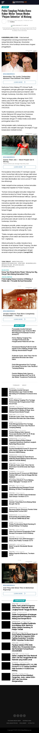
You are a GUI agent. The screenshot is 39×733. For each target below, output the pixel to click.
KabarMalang (31, 263)
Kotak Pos (31, 723)
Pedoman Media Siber (14, 721)
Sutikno (12, 21)
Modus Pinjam (7, 265)
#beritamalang (18, 261)
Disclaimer (23, 723)
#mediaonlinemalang (9, 263)
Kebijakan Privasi (12, 723)
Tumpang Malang (8, 266)
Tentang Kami (27, 721)
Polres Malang (19, 265)
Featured (22, 263)
